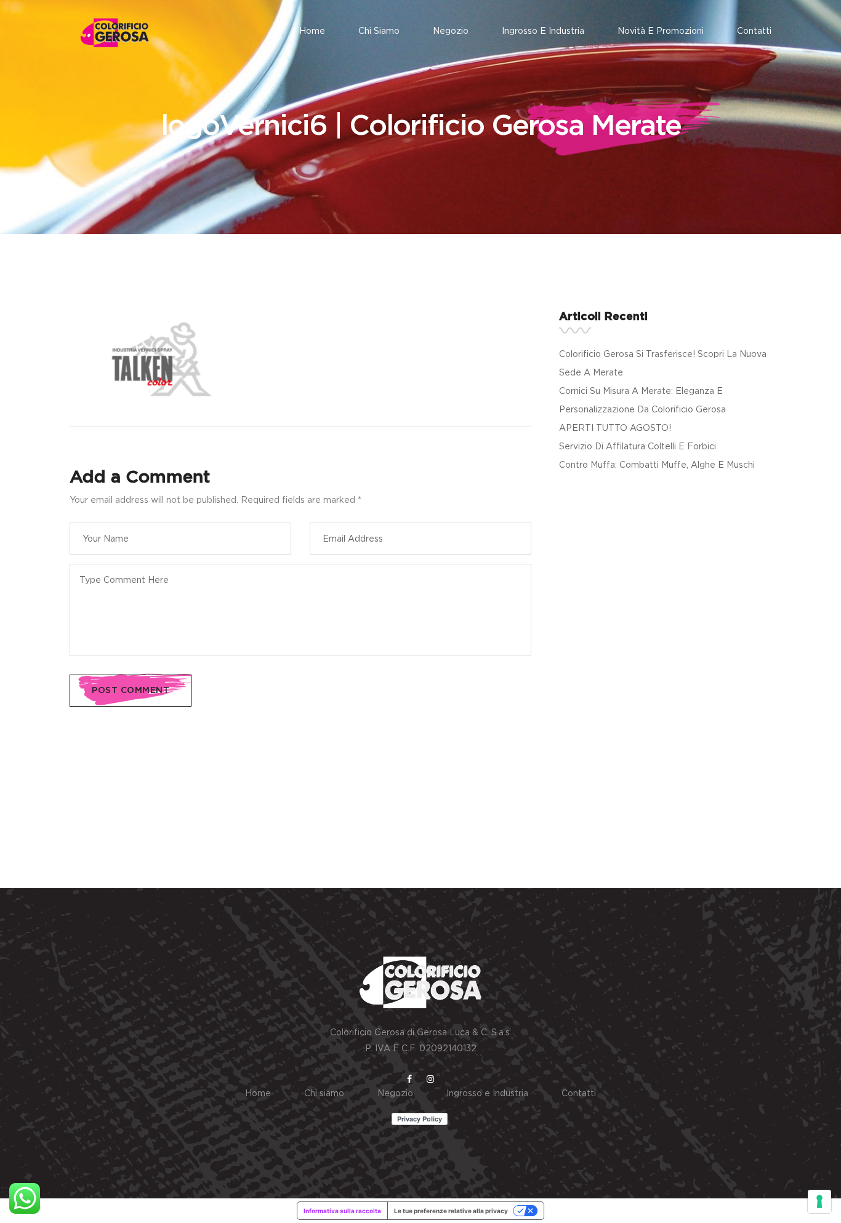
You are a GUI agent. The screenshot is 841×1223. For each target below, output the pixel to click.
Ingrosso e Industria (543, 30)
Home (312, 30)
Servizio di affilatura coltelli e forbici (637, 446)
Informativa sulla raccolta (342, 1210)
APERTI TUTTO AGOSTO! (615, 427)
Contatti (754, 30)
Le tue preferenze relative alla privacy (451, 1210)
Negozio (451, 30)
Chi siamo (379, 30)
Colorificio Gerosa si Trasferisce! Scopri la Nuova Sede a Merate (663, 363)
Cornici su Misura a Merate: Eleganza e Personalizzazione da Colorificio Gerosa (642, 400)
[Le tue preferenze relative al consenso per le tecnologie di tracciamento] (819, 1201)
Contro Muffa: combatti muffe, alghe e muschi (657, 464)
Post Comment (130, 690)
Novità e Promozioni (661, 30)
